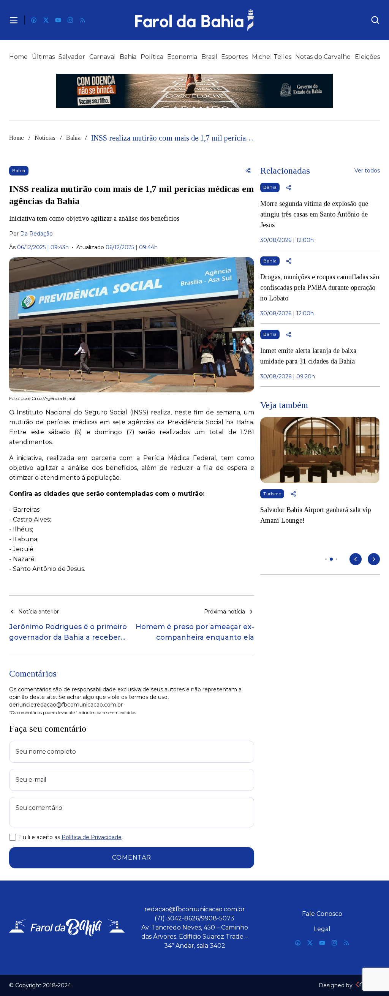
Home (18, 56)
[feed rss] (82, 20)
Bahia (128, 56)
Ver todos (367, 170)
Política (152, 56)
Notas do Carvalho (323, 56)
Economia (182, 56)
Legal (322, 929)
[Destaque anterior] (355, 559)
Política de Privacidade (92, 837)
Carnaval (102, 56)
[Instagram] (70, 20)
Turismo (272, 493)
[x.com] (46, 20)
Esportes (234, 56)
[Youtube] (58, 20)
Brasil (209, 56)
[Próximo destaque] (374, 559)
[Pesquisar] (375, 20)
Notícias (45, 137)
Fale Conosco (322, 913)
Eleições (367, 56)
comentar (131, 857)
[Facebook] (34, 20)
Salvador (72, 56)
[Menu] (13, 20)
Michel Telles (271, 56)
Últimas (43, 56)
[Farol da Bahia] (195, 20)
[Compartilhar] (248, 170)
